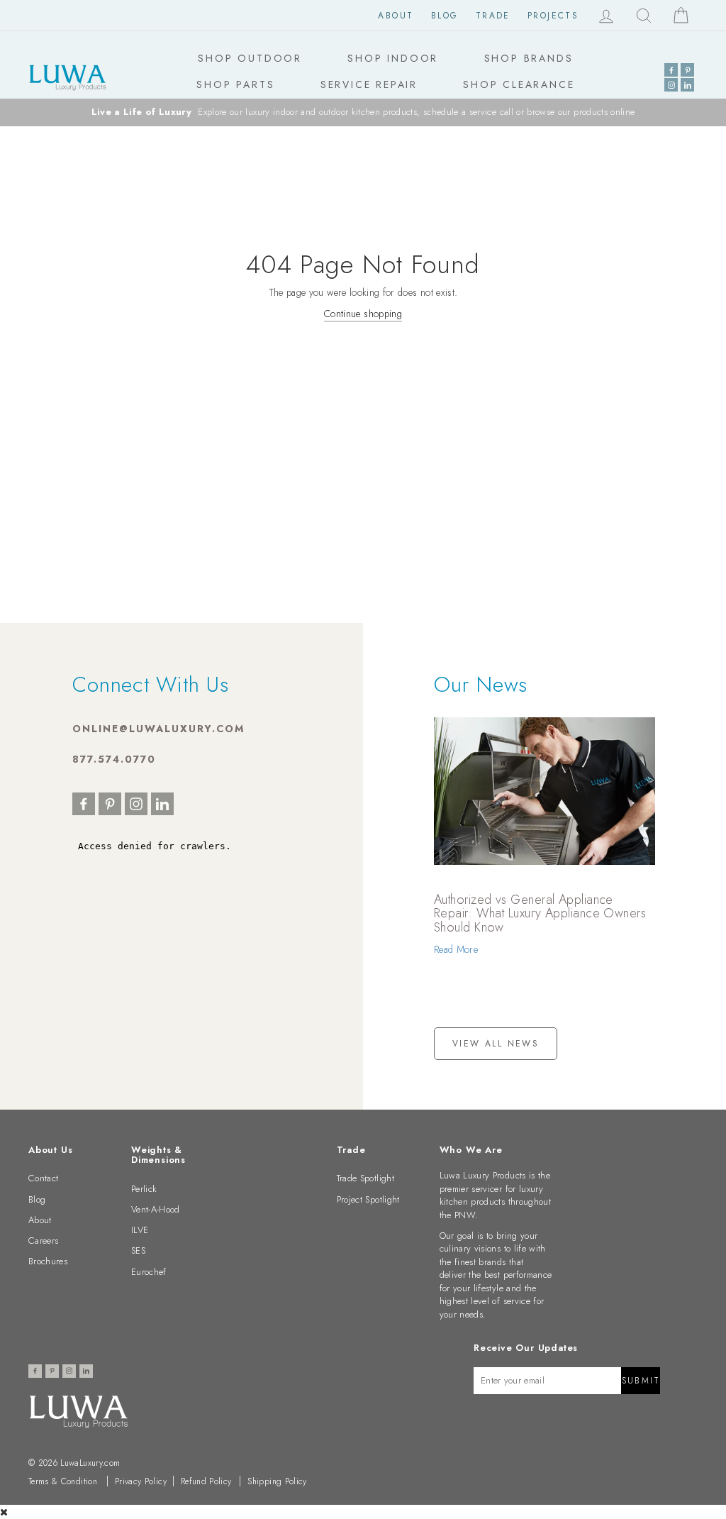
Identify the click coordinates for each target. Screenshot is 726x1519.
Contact (43, 1178)
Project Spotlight (368, 1199)
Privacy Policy (141, 1481)
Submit (640, 1380)
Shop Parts (235, 84)
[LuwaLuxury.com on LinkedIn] (687, 85)
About (395, 15)
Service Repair (369, 84)
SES (138, 1250)
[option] (363, 112)
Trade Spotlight (365, 1178)
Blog (445, 15)
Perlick (144, 1188)
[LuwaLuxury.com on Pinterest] (687, 70)
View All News (495, 1043)
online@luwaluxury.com (158, 729)
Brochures (47, 1261)
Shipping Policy (276, 1481)
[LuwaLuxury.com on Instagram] (671, 85)
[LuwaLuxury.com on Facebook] (671, 70)
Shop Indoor (392, 58)
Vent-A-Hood (155, 1209)
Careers (43, 1240)
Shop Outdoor (250, 58)
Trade (493, 15)
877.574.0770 (114, 759)
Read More (456, 949)
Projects (553, 15)
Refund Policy (206, 1481)
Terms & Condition (62, 1481)
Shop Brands (529, 58)
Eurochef (149, 1271)
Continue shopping (363, 313)
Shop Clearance (518, 84)
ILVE (139, 1230)
